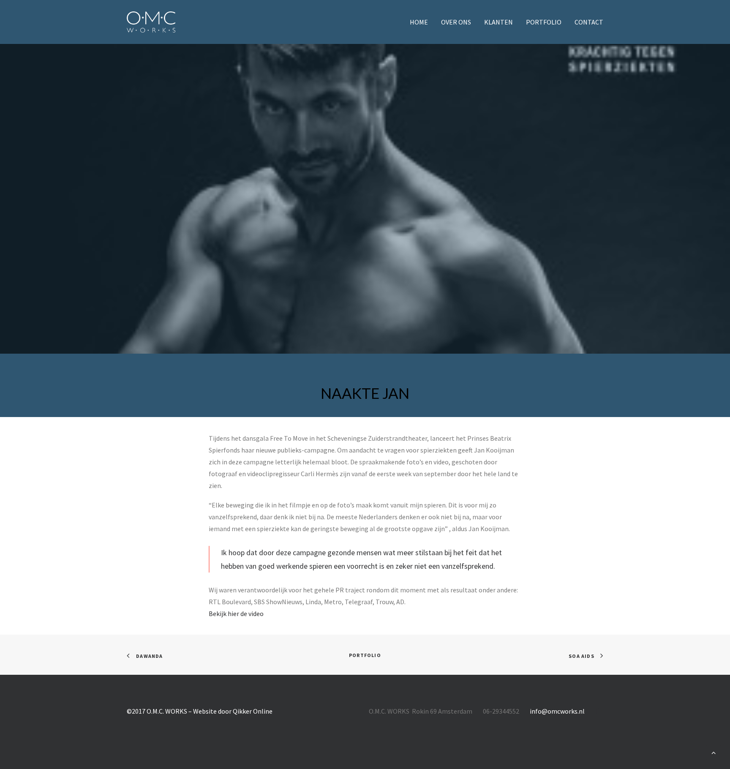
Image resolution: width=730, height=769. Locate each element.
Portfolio (543, 22)
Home (419, 22)
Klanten (498, 22)
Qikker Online (252, 711)
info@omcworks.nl (557, 711)
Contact (589, 22)
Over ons (456, 22)
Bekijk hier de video (236, 613)
